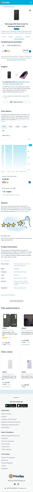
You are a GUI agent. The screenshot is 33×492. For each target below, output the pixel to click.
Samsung (16, 268)
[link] (16, 87)
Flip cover (16, 275)
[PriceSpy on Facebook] (15, 484)
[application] (16, 156)
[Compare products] (30, 10)
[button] (3, 45)
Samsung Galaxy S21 (20, 288)
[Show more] (2, 51)
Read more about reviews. (21, 211)
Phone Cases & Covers (9, 6)
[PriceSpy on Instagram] (18, 484)
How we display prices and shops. (16, 59)
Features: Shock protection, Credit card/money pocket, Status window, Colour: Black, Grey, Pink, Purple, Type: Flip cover (16, 32)
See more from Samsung (8, 295)
